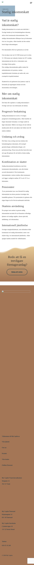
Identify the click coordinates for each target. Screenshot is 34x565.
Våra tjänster (5, 442)
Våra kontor (5, 459)
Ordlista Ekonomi (7, 465)
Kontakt (4, 453)
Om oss (4, 447)
